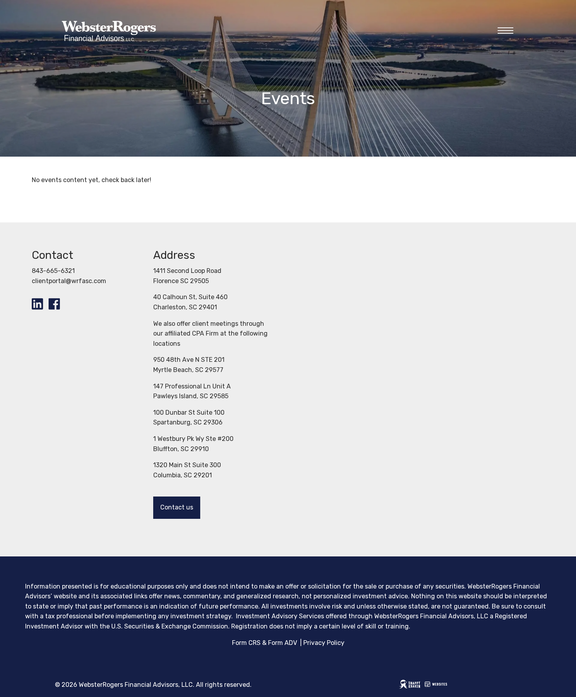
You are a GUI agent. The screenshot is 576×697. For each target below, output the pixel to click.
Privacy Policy (323, 642)
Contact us (176, 507)
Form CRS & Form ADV (264, 642)
